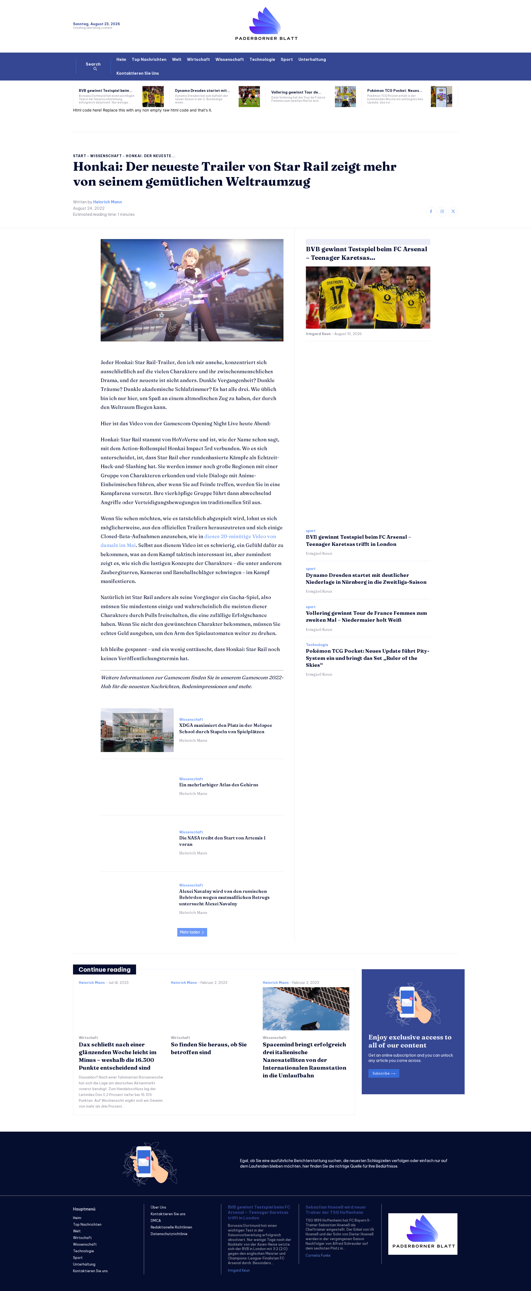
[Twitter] (453, 211)
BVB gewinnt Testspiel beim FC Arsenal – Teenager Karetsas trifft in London (259, 1212)
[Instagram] (442, 211)
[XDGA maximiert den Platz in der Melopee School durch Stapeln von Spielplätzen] (137, 730)
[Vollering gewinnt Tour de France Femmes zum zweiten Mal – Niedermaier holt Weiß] (345, 96)
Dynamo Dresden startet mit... (202, 91)
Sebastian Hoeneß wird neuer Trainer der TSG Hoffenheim (336, 1210)
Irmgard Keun (318, 334)
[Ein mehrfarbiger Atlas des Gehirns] (137, 786)
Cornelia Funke (318, 1255)
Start (79, 156)
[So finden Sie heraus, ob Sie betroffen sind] (214, 1008)
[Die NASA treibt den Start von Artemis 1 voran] (137, 843)
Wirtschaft (88, 1038)
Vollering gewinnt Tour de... (296, 92)
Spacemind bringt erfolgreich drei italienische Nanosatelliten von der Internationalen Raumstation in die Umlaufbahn (304, 1060)
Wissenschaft (106, 156)
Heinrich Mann (107, 202)
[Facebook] (431, 211)
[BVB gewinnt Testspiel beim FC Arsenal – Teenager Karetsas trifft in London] (153, 96)
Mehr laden (190, 932)
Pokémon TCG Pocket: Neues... (394, 91)
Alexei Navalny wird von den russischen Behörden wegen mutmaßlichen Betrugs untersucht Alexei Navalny (224, 897)
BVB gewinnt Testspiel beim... (105, 91)
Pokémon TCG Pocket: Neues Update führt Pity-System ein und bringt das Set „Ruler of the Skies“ (367, 658)
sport (311, 531)
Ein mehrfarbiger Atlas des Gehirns (218, 784)
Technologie (317, 645)
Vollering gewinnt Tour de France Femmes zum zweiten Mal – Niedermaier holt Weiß (366, 616)
